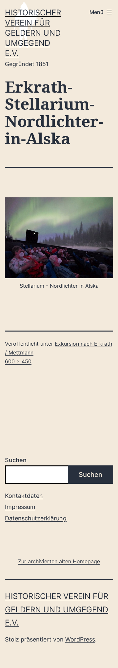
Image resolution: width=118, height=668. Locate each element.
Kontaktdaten (24, 495)
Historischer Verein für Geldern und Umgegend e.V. (33, 33)
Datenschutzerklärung (36, 518)
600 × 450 (18, 361)
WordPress (80, 639)
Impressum (20, 506)
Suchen (16, 460)
